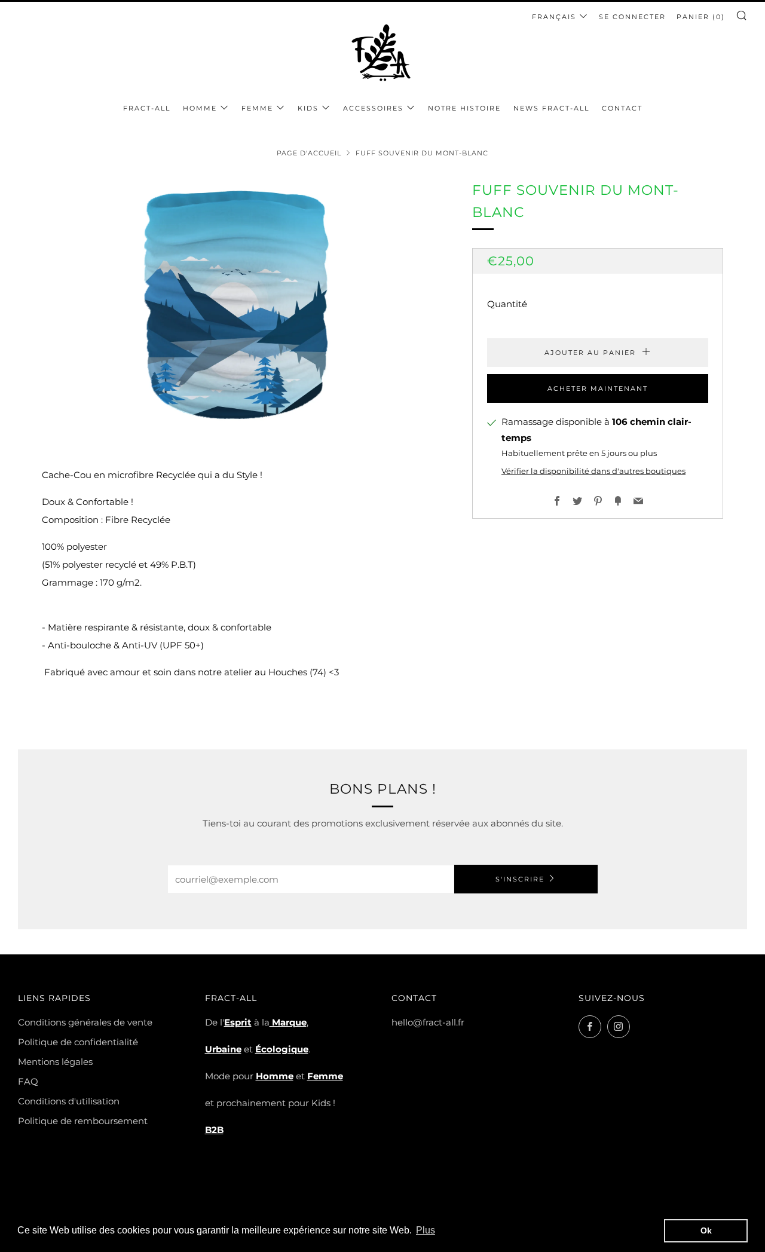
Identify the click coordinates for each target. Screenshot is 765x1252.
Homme (200, 108)
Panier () (701, 17)
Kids (308, 108)
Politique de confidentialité (78, 1042)
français (554, 17)
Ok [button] (706, 1230)
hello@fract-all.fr (427, 1022)
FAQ (28, 1081)
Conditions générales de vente (85, 1022)
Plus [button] (425, 1230)
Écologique (281, 1049)
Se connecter (632, 17)
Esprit (238, 1022)
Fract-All (146, 108)
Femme (257, 108)
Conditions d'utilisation (69, 1101)
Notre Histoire (464, 108)
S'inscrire (519, 879)
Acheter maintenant (597, 388)
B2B (214, 1129)
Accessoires (373, 108)
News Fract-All (551, 108)
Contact (622, 108)
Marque (288, 1022)
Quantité (507, 304)
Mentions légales (55, 1061)
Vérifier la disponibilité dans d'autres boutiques (593, 471)
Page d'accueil (309, 153)
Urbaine (223, 1049)
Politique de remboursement (83, 1121)
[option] (239, 305)
